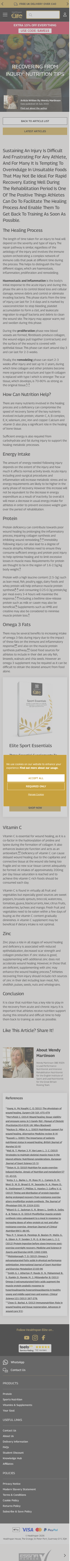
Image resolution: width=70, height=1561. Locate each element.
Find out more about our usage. (39, 767)
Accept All (35, 778)
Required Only (36, 786)
